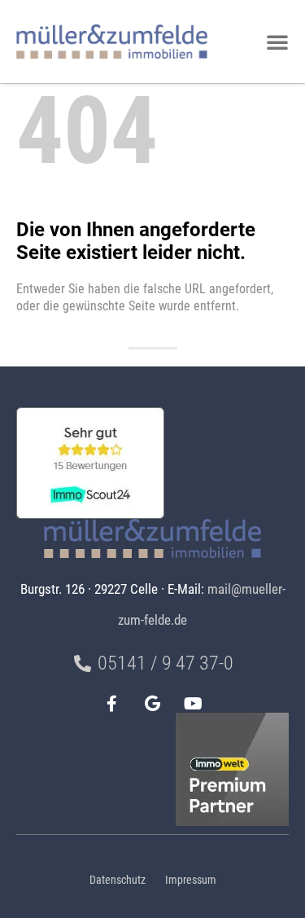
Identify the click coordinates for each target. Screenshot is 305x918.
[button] (277, 41)
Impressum (190, 880)
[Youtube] (193, 704)
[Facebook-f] (112, 704)
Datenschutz (117, 880)
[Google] (153, 704)
